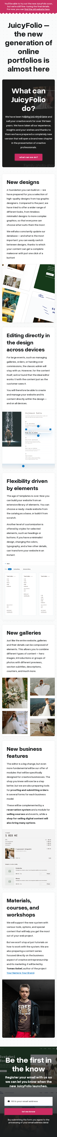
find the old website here (37, 9)
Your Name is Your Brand (20, 972)
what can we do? (28, 157)
